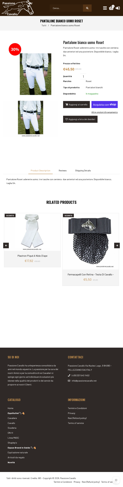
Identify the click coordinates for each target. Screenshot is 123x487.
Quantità (67, 76)
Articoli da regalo (16, 457)
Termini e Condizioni (77, 408)
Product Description (40, 170)
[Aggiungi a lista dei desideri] (57, 215)
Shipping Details (83, 170)
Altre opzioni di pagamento (104, 112)
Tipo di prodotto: (71, 87)
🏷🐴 (16, 413)
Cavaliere (12, 418)
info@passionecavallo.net (84, 380)
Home (10, 408)
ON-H (10, 432)
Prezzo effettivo (71, 63)
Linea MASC (13, 437)
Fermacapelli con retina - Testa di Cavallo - (91, 274)
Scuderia (12, 427)
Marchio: (67, 81)
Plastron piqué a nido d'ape (32, 255)
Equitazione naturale (18, 452)
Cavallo (11, 423)
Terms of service (76, 423)
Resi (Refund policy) (77, 418)
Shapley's (12, 442)
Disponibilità (69, 93)
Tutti (44, 25)
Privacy (71, 413)
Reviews (63, 170)
